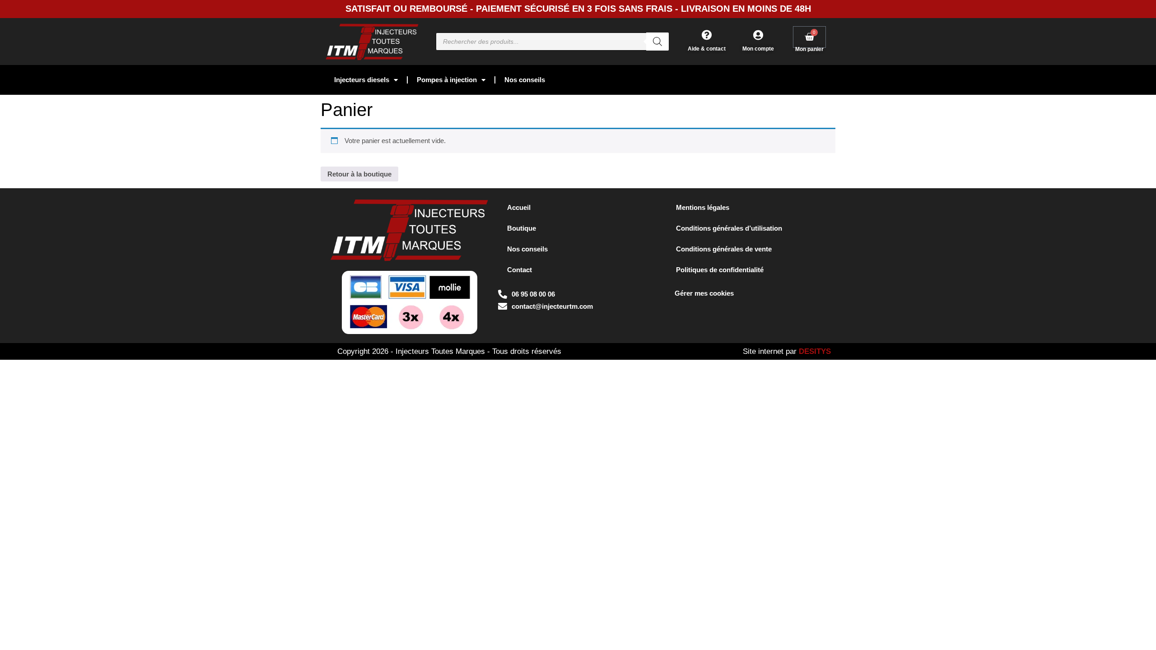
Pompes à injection (447, 80)
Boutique (521, 228)
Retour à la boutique (359, 174)
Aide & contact (707, 49)
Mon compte (758, 49)
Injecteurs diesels (361, 80)
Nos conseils (524, 80)
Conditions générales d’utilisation (729, 228)
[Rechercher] (657, 41)
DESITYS (815, 351)
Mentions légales (702, 207)
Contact (519, 270)
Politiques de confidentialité (720, 270)
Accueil (519, 207)
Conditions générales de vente (724, 249)
